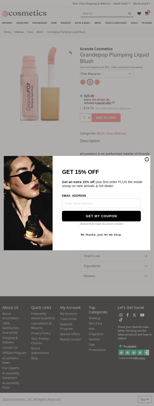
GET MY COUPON (101, 216)
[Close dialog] (147, 159)
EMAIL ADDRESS (74, 195)
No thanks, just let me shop (101, 234)
